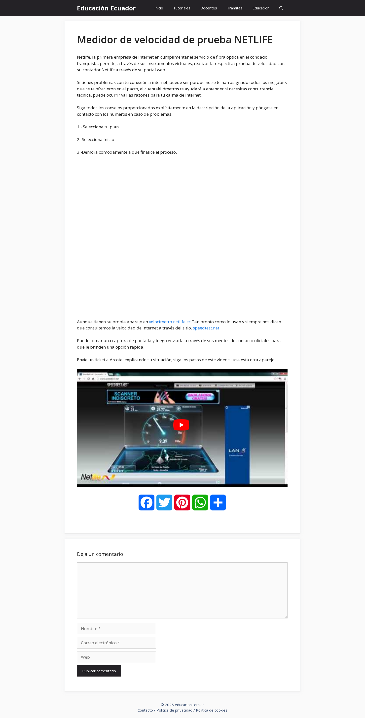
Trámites (235, 7)
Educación (261, 7)
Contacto (145, 710)
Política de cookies (211, 710)
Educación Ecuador (106, 8)
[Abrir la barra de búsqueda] (281, 8)
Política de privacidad (174, 710)
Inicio (158, 7)
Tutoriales (181, 7)
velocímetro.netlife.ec (170, 321)
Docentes (208, 7)
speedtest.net (206, 328)
